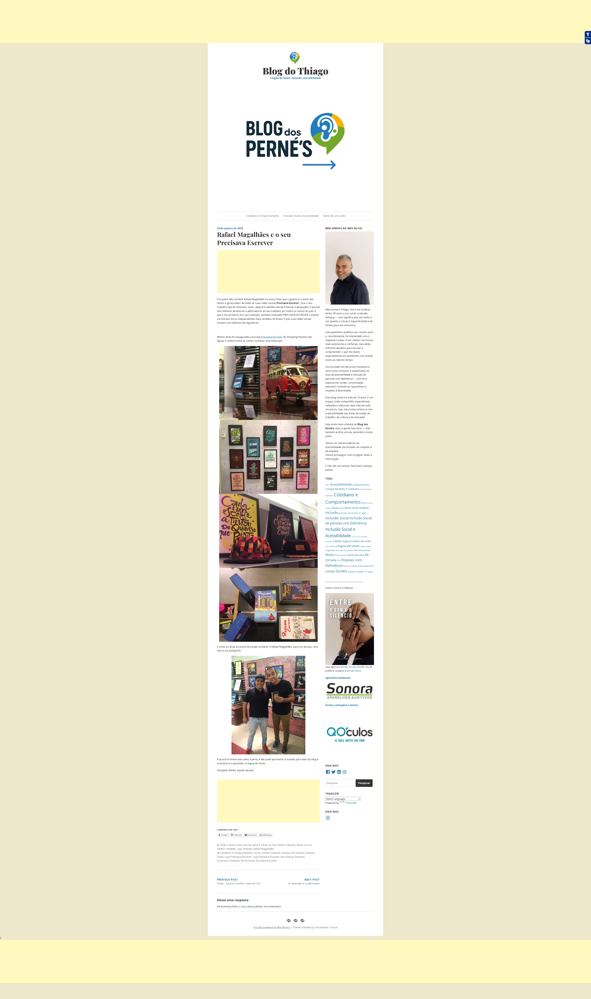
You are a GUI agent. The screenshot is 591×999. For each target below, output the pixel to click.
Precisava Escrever (271, 337)
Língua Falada (365, 546)
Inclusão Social (337, 518)
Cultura (231, 845)
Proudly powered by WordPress (271, 927)
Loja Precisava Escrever (238, 857)
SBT (372, 566)
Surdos (341, 571)
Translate (350, 803)
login (244, 906)
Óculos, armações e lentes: (341, 705)
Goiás (220, 857)
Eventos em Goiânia (293, 853)
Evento (281, 845)
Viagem (370, 572)
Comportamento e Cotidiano (342, 489)
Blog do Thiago (295, 70)
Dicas (264, 845)
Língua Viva (330, 550)
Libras (337, 541)
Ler (352, 536)
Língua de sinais (348, 546)
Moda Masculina (356, 554)
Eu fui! (272, 845)
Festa (300, 845)
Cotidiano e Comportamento (262, 216)
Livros (333, 546)
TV (366, 571)
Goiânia (310, 853)
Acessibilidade (341, 484)
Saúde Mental (364, 566)
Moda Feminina (340, 555)
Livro (327, 546)
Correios (329, 495)
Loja (239, 848)
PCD (339, 560)
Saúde (354, 566)
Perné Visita (247, 860)
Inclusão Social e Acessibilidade (301, 216)
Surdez (330, 571)
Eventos (290, 845)
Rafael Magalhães (263, 848)
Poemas (247, 848)
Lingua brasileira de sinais (356, 541)
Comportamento (361, 484)
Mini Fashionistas (362, 550)
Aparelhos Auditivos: (338, 678)
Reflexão (346, 566)
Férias (347, 508)
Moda (329, 555)
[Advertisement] (92, 21)
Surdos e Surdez (356, 571)
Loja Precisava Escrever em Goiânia (273, 857)
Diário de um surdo (334, 216)
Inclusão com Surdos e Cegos (352, 513)
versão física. (353, 670)
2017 (327, 485)
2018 (222, 845)
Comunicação (366, 489)
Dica (239, 845)
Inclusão (331, 512)
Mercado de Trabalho (345, 550)
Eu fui (257, 853)
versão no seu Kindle (352, 667)
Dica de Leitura (251, 845)
